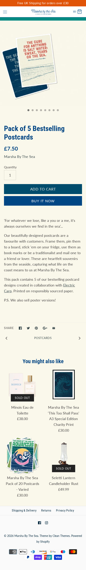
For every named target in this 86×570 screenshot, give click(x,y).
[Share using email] (53, 328)
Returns (46, 510)
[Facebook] (39, 522)
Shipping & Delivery (24, 510)
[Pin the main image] (36, 328)
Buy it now (43, 201)
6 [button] (49, 111)
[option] (43, 64)
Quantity (10, 167)
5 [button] (45, 111)
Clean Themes (61, 535)
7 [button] (53, 111)
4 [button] (41, 111)
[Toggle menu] (5, 12)
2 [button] (32, 111)
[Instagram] (46, 522)
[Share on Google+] (45, 328)
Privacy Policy (65, 510)
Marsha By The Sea (19, 156)
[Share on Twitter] (28, 328)
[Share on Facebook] (20, 328)
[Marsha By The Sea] (43, 11)
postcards (43, 338)
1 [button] (28, 111)
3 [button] (37, 111)
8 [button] (58, 111)
